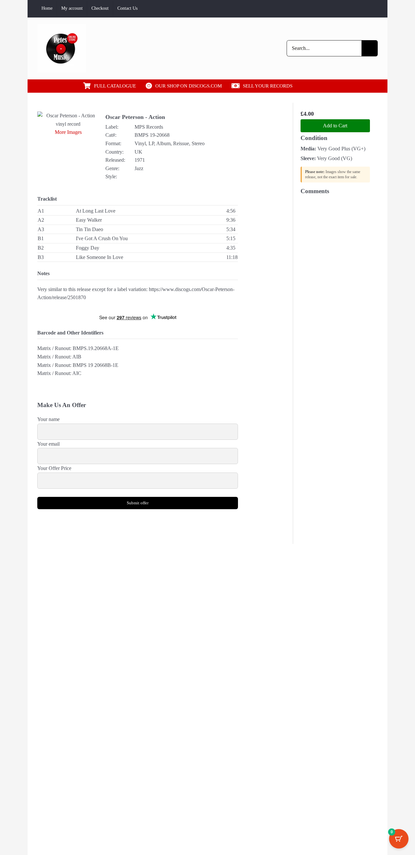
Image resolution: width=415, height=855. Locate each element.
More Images (68, 132)
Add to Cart (335, 125)
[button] (320, 85)
